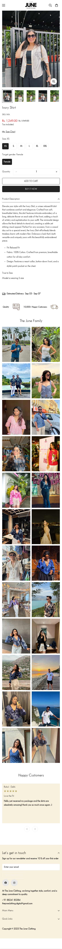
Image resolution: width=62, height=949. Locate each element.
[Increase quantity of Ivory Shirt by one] (56, 172)
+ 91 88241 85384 (11, 900)
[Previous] (27, 829)
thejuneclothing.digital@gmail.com (17, 903)
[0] (56, 5)
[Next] (35, 829)
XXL (45, 147)
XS (6, 147)
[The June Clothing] (31, 5)
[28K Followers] (14, 882)
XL (38, 147)
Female (8, 163)
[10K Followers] (5, 882)
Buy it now (31, 189)
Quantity (6, 172)
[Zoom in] (53, 81)
